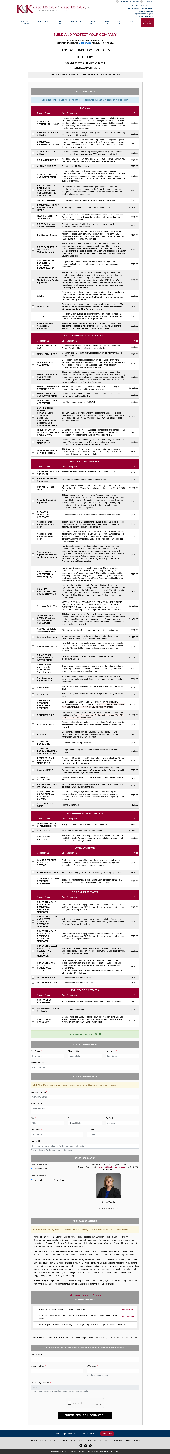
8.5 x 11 (60, 1180)
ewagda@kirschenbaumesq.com (112, 1167)
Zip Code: (110, 1118)
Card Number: (37, 1354)
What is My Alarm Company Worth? (140, 8)
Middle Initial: (74, 1051)
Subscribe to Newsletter (144, 16)
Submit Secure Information (85, 1415)
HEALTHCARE (43, 21)
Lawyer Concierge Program (143, 14)
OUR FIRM (107, 22)
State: (71, 1118)
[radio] (31, 1179)
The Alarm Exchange (145, 11)
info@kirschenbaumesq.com (129, 1)
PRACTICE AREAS (93, 22)
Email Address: (38, 1063)
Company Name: (39, 1092)
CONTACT (133, 21)
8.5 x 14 (38, 1180)
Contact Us (107, 1434)
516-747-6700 (148, 1)
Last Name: (111, 1051)
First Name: (36, 1051)
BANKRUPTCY (75, 21)
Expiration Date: (38, 1366)
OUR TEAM (119, 22)
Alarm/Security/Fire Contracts (142, 6)
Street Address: (38, 1103)
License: (90, 1130)
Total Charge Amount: (41, 1383)
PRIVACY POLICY (133, 1440)
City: (33, 1118)
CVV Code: (92, 1366)
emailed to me (41, 1169)
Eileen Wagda (85, 43)
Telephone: (36, 1130)
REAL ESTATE (59, 22)
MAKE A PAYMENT (147, 22)
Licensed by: (36, 1141)
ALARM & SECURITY (25, 22)
